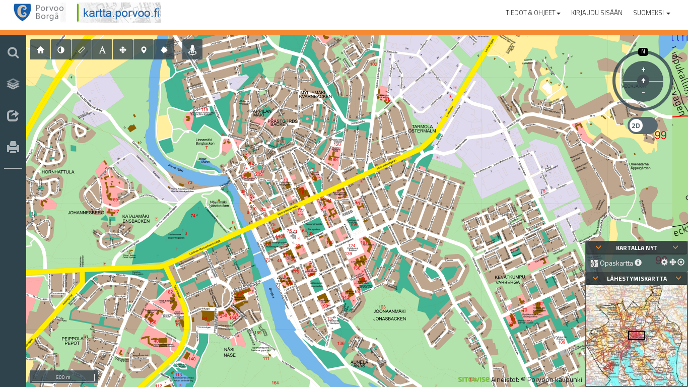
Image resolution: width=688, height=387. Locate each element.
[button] (533, 11)
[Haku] (13, 52)
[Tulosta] (13, 148)
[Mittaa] (82, 49)
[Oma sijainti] (192, 49)
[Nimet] (102, 49)
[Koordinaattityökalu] (143, 49)
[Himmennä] (61, 49)
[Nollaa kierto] (643, 81)
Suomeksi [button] (649, 13)
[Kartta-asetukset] (164, 49)
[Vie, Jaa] (13, 116)
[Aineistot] (13, 84)
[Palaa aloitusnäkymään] (40, 49)
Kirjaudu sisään (597, 13)
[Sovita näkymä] (123, 49)
